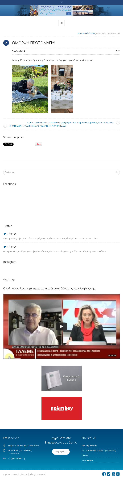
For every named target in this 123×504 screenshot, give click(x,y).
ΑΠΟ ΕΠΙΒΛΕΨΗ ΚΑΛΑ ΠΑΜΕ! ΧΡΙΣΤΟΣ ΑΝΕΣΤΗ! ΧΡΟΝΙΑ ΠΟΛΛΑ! (38, 125)
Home (81, 33)
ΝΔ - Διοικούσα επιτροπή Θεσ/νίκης (98, 450)
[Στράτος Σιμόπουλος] (61, 10)
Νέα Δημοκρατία (89, 445)
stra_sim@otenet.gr (17, 458)
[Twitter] (109, 474)
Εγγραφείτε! (60, 451)
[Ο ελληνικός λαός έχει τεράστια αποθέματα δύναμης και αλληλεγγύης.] (61, 326)
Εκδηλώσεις (90, 33)
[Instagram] (118, 474)
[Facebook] (104, 474)
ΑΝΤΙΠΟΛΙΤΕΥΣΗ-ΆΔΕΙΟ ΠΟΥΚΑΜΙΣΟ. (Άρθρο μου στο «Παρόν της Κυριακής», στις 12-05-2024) (70, 122)
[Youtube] (113, 474)
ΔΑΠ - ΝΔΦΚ (87, 460)
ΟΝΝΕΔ (85, 455)
